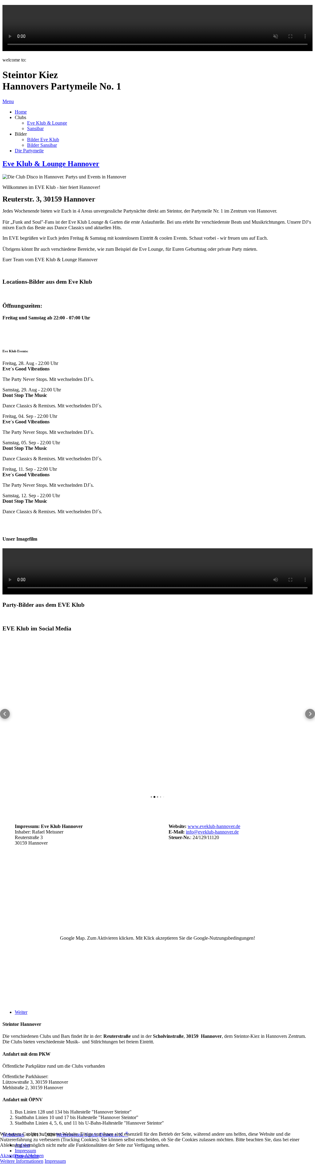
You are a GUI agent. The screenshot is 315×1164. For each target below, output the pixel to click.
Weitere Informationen (21, 1161)
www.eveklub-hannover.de (214, 826)
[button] (5, 714)
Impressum (55, 1161)
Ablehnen (34, 1155)
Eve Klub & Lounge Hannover (50, 164)
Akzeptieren (12, 1155)
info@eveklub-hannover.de (212, 831)
